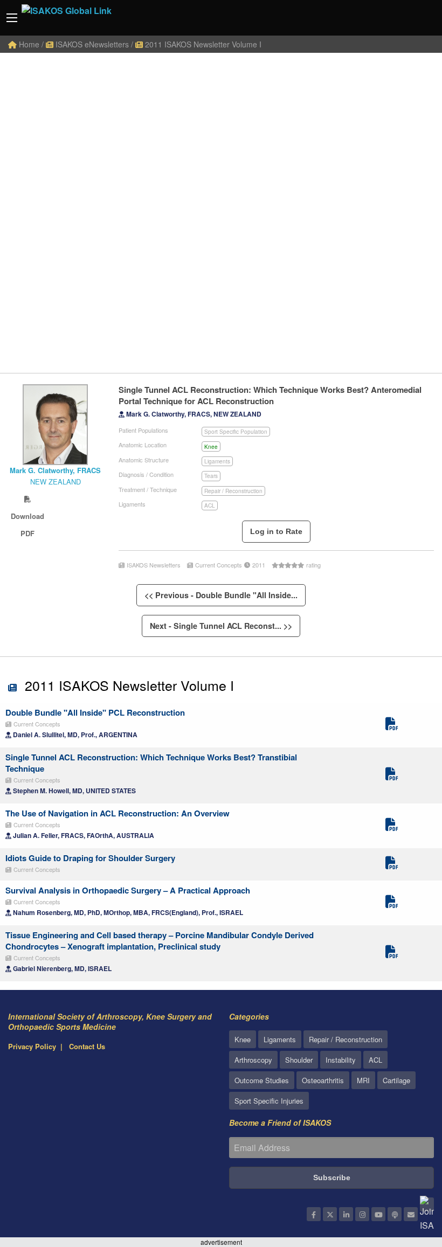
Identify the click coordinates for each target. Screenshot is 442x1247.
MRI (363, 1080)
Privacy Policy (32, 1046)
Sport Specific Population (235, 431)
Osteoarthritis (323, 1080)
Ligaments (217, 461)
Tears (211, 476)
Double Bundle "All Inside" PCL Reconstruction (95, 712)
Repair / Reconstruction (233, 491)
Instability (341, 1060)
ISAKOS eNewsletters (91, 44)
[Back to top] (406, 1179)
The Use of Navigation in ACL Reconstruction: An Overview (117, 813)
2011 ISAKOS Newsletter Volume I (202, 44)
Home (28, 44)
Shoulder (299, 1060)
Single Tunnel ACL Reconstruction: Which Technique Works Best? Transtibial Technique (151, 762)
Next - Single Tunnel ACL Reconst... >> (221, 625)
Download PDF (27, 499)
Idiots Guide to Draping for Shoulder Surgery (90, 858)
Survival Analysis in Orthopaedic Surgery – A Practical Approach (127, 890)
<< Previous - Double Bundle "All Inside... (221, 595)
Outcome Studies (261, 1080)
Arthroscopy (253, 1060)
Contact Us (87, 1046)
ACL (209, 505)
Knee (211, 447)
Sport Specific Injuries (268, 1101)
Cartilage (396, 1080)
